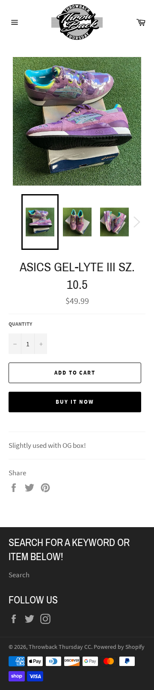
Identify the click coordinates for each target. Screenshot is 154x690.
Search (19, 574)
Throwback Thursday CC (60, 647)
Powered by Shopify (119, 647)
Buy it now (75, 401)
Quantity (20, 324)
